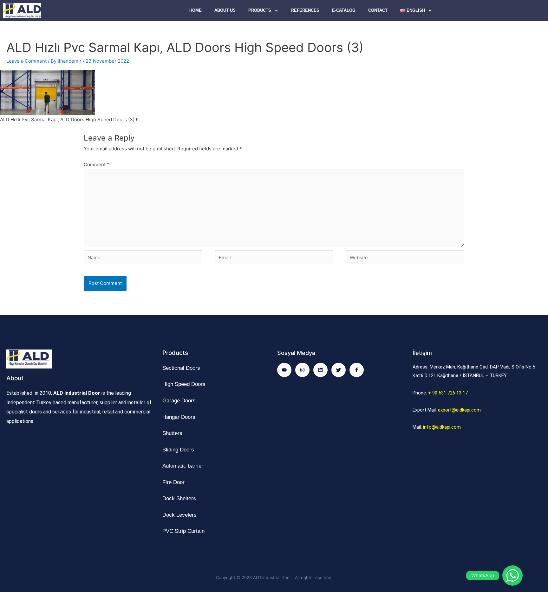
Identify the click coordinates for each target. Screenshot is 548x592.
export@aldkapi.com (459, 410)
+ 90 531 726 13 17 (448, 393)
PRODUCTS (259, 10)
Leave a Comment (26, 61)
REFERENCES (305, 10)
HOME (195, 10)
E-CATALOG (344, 10)
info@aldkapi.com (442, 427)
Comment (96, 164)
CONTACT (378, 10)
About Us (225, 10)
